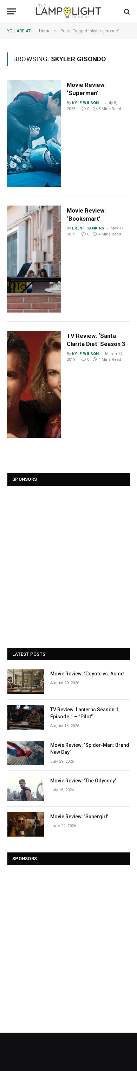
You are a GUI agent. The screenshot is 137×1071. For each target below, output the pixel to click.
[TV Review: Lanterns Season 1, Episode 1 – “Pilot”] (25, 717)
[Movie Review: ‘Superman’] (34, 133)
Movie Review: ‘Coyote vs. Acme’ (87, 673)
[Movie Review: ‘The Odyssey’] (25, 788)
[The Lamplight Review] (69, 11)
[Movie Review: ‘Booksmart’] (34, 259)
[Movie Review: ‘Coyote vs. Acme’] (25, 681)
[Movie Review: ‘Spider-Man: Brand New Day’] (25, 753)
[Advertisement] (68, 563)
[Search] (126, 11)
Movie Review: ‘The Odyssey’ (83, 780)
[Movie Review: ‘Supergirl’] (25, 824)
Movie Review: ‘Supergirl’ (79, 816)
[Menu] (11, 11)
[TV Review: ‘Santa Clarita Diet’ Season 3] (34, 384)
